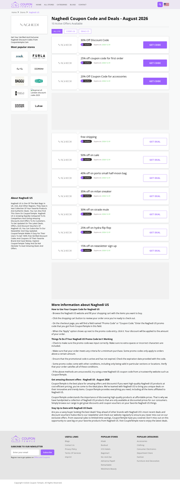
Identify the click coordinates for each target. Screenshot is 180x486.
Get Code (155, 44)
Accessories (142, 441)
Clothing (140, 445)
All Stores (49, 4)
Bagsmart (105, 453)
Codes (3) (70, 31)
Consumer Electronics (146, 449)
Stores (23, 12)
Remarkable (106, 465)
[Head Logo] (21, 4)
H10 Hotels (106, 449)
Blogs (73, 4)
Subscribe (47, 452)
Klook (103, 441)
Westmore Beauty (108, 469)
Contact (82, 4)
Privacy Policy (71, 449)
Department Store (145, 453)
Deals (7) (85, 31)
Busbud (104, 445)
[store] (19, 56)
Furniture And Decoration (148, 461)
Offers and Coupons (42, 457)
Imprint (68, 457)
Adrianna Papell (108, 461)
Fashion (140, 457)
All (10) (57, 31)
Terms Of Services (73, 453)
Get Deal (155, 141)
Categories (62, 4)
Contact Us (69, 445)
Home (38, 4)
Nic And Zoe (106, 457)
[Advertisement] (29, 153)
